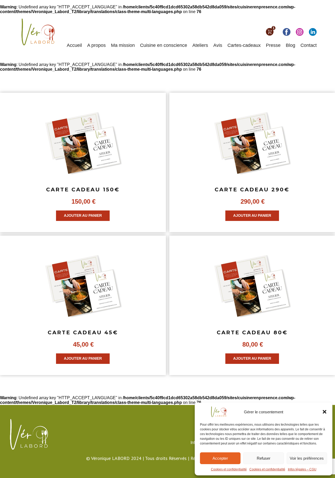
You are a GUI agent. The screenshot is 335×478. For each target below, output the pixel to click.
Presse (273, 45)
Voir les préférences (307, 458)
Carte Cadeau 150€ (83, 189)
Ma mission (123, 45)
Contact (308, 45)
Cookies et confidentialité (229, 469)
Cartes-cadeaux (244, 45)
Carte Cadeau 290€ (252, 189)
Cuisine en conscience (163, 45)
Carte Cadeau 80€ (252, 332)
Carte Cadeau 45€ (83, 332)
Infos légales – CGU (302, 469)
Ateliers (200, 45)
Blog (290, 45)
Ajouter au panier (83, 215)
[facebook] (287, 32)
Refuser (263, 458)
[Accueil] (36, 32)
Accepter (220, 458)
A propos (96, 45)
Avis (217, 45)
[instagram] (300, 32)
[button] (324, 411)
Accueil (74, 45)
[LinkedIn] (313, 32)
